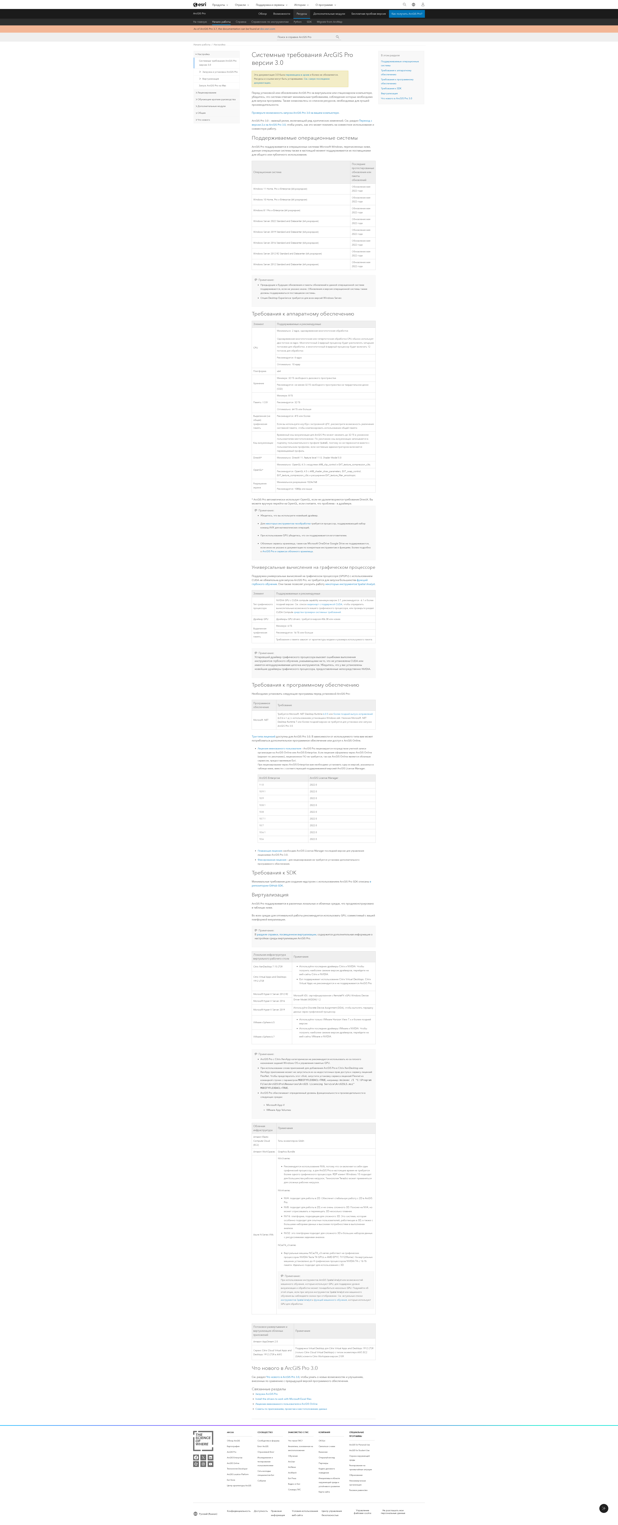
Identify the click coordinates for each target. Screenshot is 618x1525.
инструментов (296, 1300)
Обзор (262, 13)
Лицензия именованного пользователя (279, 748)
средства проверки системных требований (317, 612)
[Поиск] (404, 4)
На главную (200, 21)
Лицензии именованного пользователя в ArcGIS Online (286, 1403)
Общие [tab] (201, 112)
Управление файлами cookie (362, 1512)
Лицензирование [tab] (206, 92)
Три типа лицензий (263, 736)
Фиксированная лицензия (272, 859)
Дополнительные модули (329, 13)
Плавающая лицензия (270, 850)
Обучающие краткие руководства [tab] (216, 99)
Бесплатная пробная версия (368, 13)
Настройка (219, 44)
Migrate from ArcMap (329, 21)
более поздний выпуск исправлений (353, 714)
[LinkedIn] (210, 1457)
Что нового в (282, 1377)
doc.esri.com (267, 28)
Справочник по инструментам (270, 21)
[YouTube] (210, 1464)
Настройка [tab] (203, 54)
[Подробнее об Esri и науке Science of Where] (203, 1441)
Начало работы (221, 21)
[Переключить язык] (413, 4)
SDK (309, 21)
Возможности (281, 13)
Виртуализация (210, 79)
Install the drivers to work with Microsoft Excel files (283, 1398)
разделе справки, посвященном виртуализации (286, 934)
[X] (203, 1457)
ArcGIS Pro (199, 13)
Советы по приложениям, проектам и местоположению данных (291, 1408)
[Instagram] (203, 1464)
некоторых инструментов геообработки (288, 523)
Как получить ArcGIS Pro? (407, 13)
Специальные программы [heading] (356, 1434)
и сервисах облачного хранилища (287, 551)
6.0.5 (325, 714)
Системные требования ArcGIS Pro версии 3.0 (218, 62)
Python (298, 21)
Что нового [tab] (203, 119)
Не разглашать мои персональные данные (393, 1512)
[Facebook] (196, 1457)
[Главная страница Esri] (200, 4)
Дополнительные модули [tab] (211, 106)
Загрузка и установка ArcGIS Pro (220, 72)
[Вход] (423, 4)
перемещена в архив (297, 74)
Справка (241, 21)
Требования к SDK (391, 88)
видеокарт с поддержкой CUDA (324, 604)
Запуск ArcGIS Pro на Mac (212, 85)
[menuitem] (239, 1441)
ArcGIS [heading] (230, 1432)
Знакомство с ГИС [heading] (298, 1432)
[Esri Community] (196, 1464)
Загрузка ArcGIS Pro (266, 1394)
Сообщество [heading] (265, 1432)
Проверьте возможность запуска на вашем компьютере (295, 112)
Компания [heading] (324, 1432)
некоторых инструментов (350, 584)
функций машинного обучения (330, 1300)
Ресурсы (302, 13)
